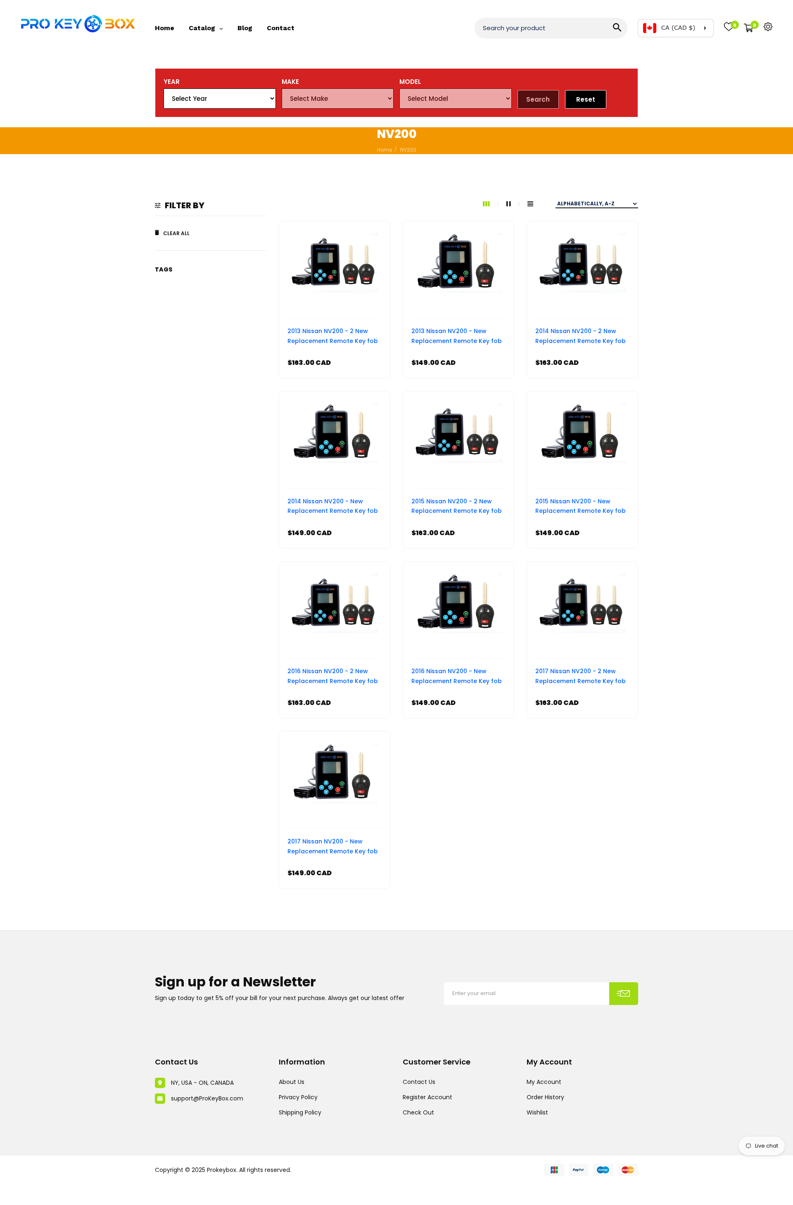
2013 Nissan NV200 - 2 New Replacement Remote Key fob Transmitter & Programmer (332, 337)
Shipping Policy (300, 1112)
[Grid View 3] (490, 204)
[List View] (530, 204)
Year (172, 81)
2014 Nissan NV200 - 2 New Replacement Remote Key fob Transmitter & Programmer (580, 337)
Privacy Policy (298, 1097)
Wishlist (537, 1112)
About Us (291, 1082)
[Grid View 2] (512, 204)
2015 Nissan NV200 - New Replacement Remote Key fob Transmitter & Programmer (580, 507)
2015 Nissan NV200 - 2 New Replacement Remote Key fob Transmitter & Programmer (456, 507)
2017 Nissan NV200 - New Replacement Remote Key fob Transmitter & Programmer (332, 847)
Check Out (418, 1112)
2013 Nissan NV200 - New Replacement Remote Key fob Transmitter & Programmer (456, 337)
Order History (545, 1097)
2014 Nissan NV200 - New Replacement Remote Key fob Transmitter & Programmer (332, 507)
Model (410, 81)
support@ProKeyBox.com (207, 1098)
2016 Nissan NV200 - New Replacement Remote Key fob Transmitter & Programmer (456, 677)
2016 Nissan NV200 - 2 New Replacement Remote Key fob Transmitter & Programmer (332, 677)
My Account (544, 1082)
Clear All (176, 233)
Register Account (427, 1097)
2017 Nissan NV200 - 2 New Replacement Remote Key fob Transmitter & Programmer (580, 677)
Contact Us (419, 1082)
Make (290, 81)
